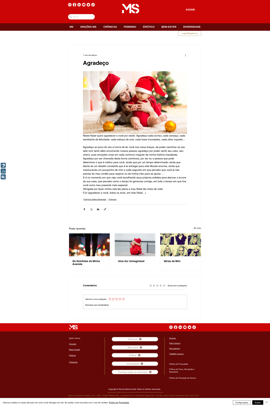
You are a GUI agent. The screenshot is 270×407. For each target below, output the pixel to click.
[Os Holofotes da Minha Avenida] (89, 244)
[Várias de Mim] (180, 244)
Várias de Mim (172, 261)
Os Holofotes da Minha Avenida (86, 263)
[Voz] (3, 171)
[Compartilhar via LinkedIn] (98, 209)
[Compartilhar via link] (105, 209)
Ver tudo (197, 228)
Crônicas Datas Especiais (95, 199)
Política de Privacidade (119, 402)
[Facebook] (74, 4)
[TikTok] (93, 4)
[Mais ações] (185, 55)
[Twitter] (88, 4)
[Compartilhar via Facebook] (84, 209)
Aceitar (258, 402)
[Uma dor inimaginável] (135, 244)
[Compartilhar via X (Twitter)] (91, 209)
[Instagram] (70, 4)
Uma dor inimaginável (131, 261)
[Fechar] (266, 402)
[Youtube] (84, 4)
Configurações (241, 402)
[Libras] (3, 165)
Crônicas (112, 199)
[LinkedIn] (79, 4)
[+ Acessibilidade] (3, 176)
